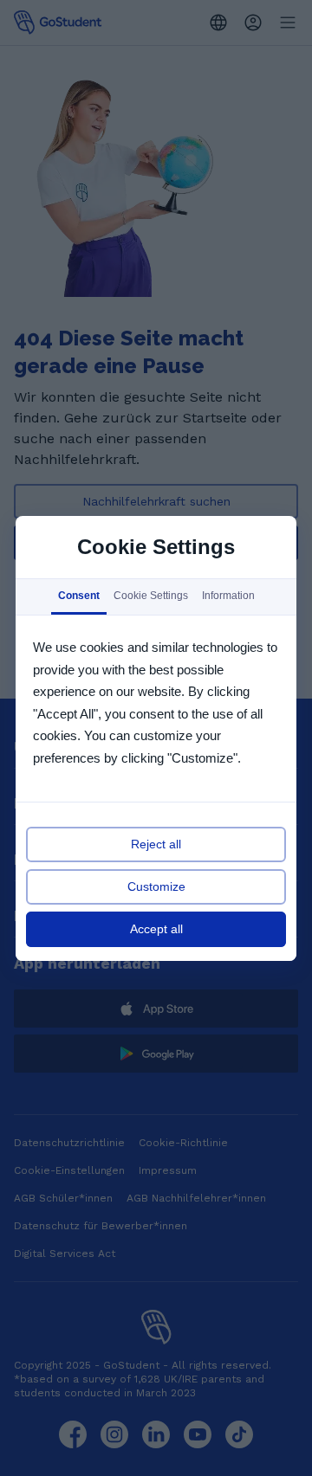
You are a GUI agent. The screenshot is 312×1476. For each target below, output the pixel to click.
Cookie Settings (151, 596)
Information (228, 596)
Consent (79, 596)
